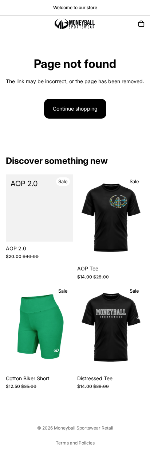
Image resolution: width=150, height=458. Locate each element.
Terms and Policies (75, 443)
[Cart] (141, 24)
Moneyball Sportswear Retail (83, 428)
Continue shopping (75, 108)
